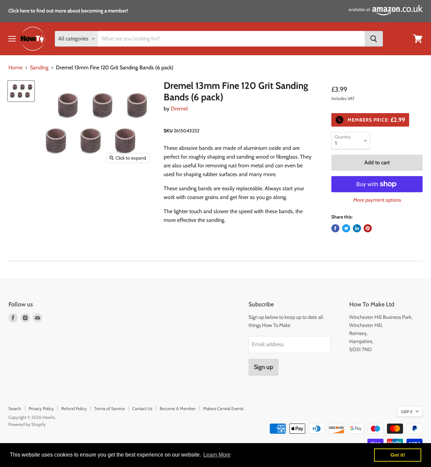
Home (15, 68)
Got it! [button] (398, 455)
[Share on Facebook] (335, 228)
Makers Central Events (223, 408)
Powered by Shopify (27, 424)
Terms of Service (109, 408)
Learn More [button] (217, 455)
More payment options (377, 200)
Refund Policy (74, 408)
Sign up (263, 367)
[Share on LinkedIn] (357, 228)
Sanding (39, 68)
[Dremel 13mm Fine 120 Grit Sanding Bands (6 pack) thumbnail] (21, 91)
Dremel (179, 108)
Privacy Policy (41, 408)
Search (14, 408)
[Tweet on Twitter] (346, 228)
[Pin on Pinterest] (368, 228)
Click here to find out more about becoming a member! (68, 11)
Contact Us (142, 408)
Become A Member (178, 408)
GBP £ (406, 411)
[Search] (374, 38)
